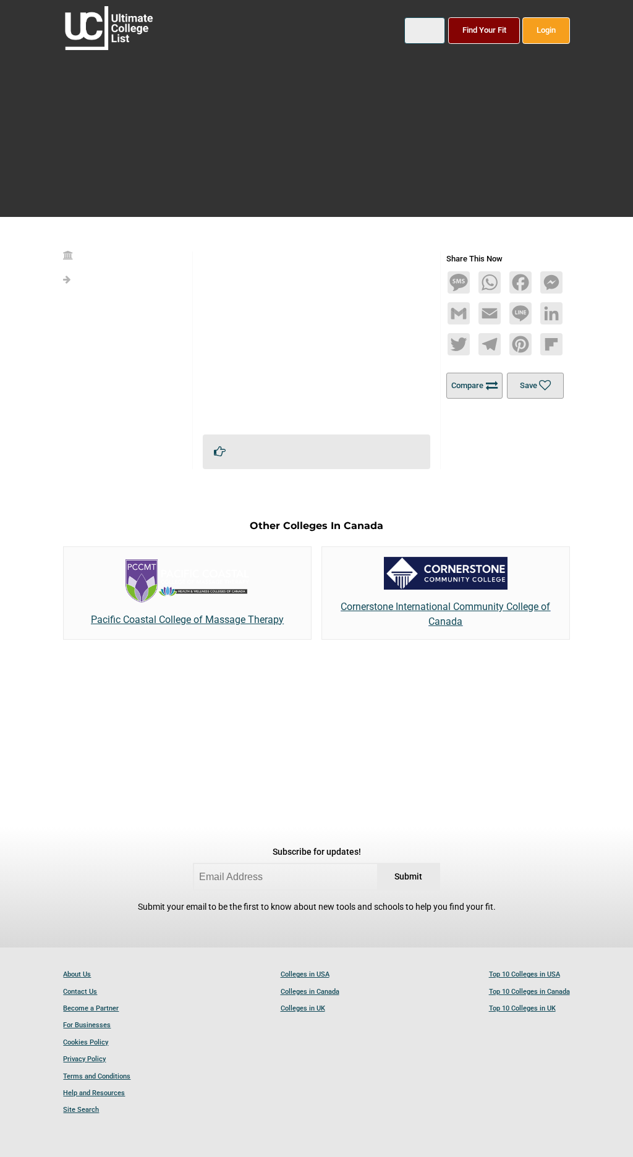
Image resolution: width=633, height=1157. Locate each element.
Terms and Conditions (96, 1076)
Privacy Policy (84, 1059)
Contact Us (80, 992)
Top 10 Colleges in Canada (529, 992)
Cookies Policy (85, 1042)
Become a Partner (91, 1008)
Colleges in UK (303, 1008)
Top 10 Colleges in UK (522, 1008)
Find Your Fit (484, 30)
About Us (77, 974)
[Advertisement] (317, 338)
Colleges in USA (305, 974)
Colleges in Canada (310, 992)
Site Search (81, 1110)
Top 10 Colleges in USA (524, 974)
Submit (408, 876)
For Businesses (87, 1025)
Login (546, 30)
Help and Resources (94, 1093)
